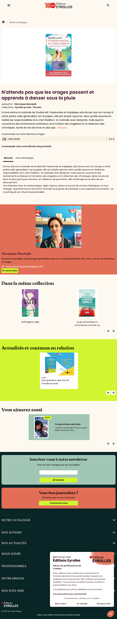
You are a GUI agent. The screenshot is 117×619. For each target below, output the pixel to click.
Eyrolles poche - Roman (28, 107)
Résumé (8, 157)
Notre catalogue (18, 22)
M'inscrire (58, 479)
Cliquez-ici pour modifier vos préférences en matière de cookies (58, 615)
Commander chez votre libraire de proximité (26, 146)
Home (3, 22)
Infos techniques (25, 157)
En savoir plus (9, 270)
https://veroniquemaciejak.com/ (24, 266)
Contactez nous (59, 503)
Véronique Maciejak (25, 104)
